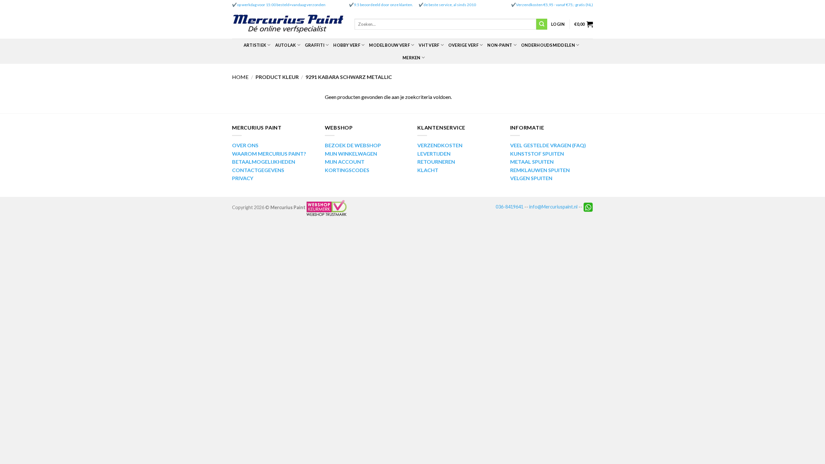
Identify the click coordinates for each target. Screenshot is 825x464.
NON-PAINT (499, 45)
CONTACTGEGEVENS (258, 170)
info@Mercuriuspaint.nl (553, 206)
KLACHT (427, 170)
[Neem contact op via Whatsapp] (588, 206)
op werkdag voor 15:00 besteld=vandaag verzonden (281, 4)
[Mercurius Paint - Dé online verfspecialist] (288, 24)
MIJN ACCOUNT (344, 162)
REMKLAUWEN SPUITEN (540, 170)
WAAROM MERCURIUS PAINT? (269, 153)
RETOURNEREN (436, 162)
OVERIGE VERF (463, 45)
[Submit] (541, 24)
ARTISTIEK (255, 45)
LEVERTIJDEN (434, 153)
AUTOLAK (285, 45)
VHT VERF (429, 45)
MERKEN (412, 57)
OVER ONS (245, 145)
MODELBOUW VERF (389, 45)
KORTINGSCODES (347, 170)
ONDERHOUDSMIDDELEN (548, 45)
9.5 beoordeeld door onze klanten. (383, 4)
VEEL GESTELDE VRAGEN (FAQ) (548, 145)
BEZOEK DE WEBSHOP (353, 145)
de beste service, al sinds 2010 (449, 4)
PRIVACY (242, 178)
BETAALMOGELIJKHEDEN (263, 162)
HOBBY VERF (346, 45)
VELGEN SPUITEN (531, 178)
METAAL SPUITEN (532, 162)
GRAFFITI (315, 45)
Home (240, 77)
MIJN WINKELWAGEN (351, 153)
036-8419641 (509, 206)
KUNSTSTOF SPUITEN (537, 153)
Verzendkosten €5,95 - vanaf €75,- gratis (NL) (554, 4)
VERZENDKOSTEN (439, 145)
